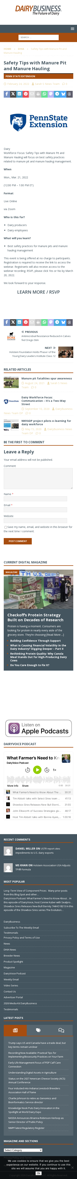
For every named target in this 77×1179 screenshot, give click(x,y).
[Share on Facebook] (7, 94)
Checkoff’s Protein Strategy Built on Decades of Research (35, 617)
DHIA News (10, 949)
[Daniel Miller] (8, 853)
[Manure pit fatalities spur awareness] (11, 382)
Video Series (11, 985)
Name (8, 494)
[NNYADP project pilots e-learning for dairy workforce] (11, 424)
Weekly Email (11, 979)
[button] (72, 29)
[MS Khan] (8, 870)
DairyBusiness (12, 921)
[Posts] (15, 1030)
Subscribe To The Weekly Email (21, 927)
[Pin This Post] (26, 94)
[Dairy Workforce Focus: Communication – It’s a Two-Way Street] (11, 401)
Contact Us (10, 991)
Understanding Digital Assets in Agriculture (32, 1072)
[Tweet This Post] (13, 94)
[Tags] (38, 1030)
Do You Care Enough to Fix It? (29, 665)
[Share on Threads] (69, 94)
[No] (72, 1167)
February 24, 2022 (18, 84)
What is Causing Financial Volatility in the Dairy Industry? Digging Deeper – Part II (38, 647)
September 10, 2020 (37, 409)
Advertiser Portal (13, 997)
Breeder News (12, 955)
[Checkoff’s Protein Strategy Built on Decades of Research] (38, 606)
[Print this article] (38, 94)
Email (7, 505)
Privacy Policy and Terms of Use (22, 937)
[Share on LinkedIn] (19, 94)
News (7, 943)
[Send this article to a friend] (32, 94)
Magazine (9, 967)
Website (8, 516)
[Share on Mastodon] (51, 94)
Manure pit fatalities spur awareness (46, 378)
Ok (38, 1173)
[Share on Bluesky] (63, 94)
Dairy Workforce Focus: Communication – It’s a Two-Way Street (43, 401)
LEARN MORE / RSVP (38, 292)
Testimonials (11, 932)
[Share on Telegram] (57, 94)
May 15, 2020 (33, 429)
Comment (10, 466)
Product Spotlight (13, 961)
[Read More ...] (55, 634)
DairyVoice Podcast (15, 973)
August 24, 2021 (35, 383)
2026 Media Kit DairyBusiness (20, 1003)
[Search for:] (39, 37)
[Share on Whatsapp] (44, 94)
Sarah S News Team (47, 84)
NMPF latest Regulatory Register (26, 1128)
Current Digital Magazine (25, 562)
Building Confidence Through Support (35, 640)
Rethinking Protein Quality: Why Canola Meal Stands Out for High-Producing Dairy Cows (38, 657)
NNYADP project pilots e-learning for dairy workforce (46, 422)
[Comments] (61, 1030)
